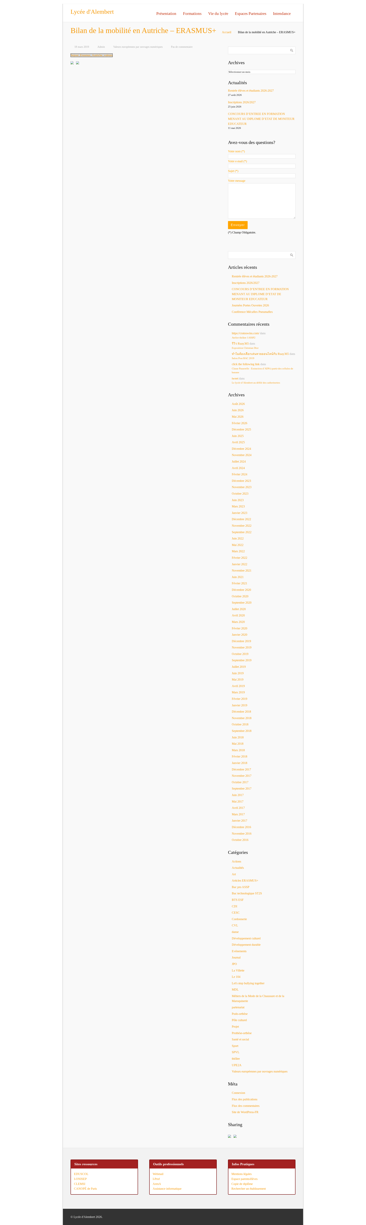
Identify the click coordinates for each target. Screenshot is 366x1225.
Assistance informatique (167, 1188)
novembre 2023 (241, 487)
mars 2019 (238, 692)
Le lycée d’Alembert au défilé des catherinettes (256, 382)
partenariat (238, 1007)
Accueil (226, 32)
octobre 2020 (240, 596)
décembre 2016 (241, 827)
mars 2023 (238, 506)
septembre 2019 (241, 660)
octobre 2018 (240, 724)
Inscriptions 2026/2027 (242, 102)
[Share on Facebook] (73, 63)
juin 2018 (238, 737)
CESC (236, 912)
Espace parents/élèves (244, 1179)
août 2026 (238, 403)
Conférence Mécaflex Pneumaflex (252, 311)
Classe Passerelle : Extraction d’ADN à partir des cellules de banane (262, 370)
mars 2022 (238, 551)
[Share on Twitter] (78, 63)
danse (235, 931)
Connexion (238, 1092)
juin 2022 (238, 538)
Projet (235, 1026)
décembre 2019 (241, 641)
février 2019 (239, 698)
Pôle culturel (239, 1020)
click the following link (246, 364)
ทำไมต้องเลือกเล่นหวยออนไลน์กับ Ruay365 (260, 353)
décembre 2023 (241, 480)
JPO (234, 964)
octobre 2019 (240, 654)
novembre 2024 (241, 455)
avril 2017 (238, 807)
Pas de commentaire (182, 46)
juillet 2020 (239, 609)
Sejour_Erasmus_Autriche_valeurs (91, 55)
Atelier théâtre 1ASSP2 (243, 337)
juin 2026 (238, 410)
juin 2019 (238, 673)
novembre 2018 (241, 718)
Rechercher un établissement (248, 1188)
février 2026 (239, 423)
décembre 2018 (241, 711)
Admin (101, 46)
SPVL (235, 1052)
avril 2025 (238, 442)
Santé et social (240, 1039)
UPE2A (237, 1065)
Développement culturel (246, 938)
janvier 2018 (239, 763)
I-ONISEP (80, 1179)
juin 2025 (238, 436)
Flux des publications (244, 1099)
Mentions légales (241, 1174)
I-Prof (156, 1179)
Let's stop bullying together (248, 983)
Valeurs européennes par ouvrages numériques (138, 46)
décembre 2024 (241, 448)
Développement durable (246, 944)
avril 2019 (238, 686)
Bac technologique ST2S (247, 893)
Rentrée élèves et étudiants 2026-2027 (251, 90)
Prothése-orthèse (242, 1033)
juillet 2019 (239, 666)
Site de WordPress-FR (245, 1112)
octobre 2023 (240, 493)
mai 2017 (237, 801)
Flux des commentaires (245, 1105)
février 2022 (239, 557)
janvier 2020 (239, 634)
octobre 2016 (240, 839)
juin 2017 (238, 795)
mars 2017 (238, 814)
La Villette (238, 970)
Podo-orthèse (240, 1013)
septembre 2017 (241, 788)
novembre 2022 (241, 525)
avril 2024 (238, 468)
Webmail (158, 1174)
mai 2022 (237, 545)
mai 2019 (237, 679)
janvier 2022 (239, 564)
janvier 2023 (239, 512)
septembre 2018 (241, 730)
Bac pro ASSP (240, 887)
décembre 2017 (241, 769)
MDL (235, 989)
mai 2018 (237, 743)
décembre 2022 (241, 519)
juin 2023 (238, 500)
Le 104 (236, 976)
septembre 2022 (241, 532)
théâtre (236, 1058)
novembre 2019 (241, 647)
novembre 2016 (241, 833)
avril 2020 (238, 615)
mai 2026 (237, 416)
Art (234, 874)
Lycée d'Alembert (92, 11)
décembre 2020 (241, 589)
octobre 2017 (240, 782)
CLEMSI (79, 1183)
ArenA (157, 1183)
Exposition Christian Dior (245, 348)
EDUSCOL (81, 1174)
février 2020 (239, 628)
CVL (235, 925)
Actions (236, 861)
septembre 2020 (241, 602)
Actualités (238, 867)
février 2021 (239, 583)
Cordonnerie (239, 919)
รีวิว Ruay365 (240, 343)
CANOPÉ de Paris (85, 1188)
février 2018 (239, 756)
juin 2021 (238, 577)
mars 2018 (238, 750)
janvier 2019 (239, 705)
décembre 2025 (241, 429)
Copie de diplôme (242, 1183)
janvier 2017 (239, 820)
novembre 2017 (241, 775)
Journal (236, 957)
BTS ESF (238, 899)
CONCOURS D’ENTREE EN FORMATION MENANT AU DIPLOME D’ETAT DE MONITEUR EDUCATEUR (261, 118)
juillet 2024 (239, 461)
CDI (234, 906)
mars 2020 (238, 621)
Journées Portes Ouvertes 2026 (250, 305)
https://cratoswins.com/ (245, 333)
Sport (235, 1045)
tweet (235, 378)
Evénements (239, 951)
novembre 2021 (241, 570)
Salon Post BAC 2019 (243, 358)
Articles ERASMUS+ (245, 880)
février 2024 (239, 474)
